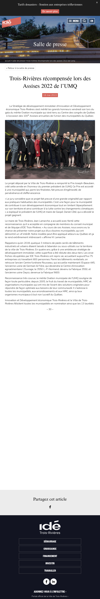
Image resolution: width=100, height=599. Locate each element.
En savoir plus (50, 11)
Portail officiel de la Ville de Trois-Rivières (49, 596)
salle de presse (18, 61)
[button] (70, 20)
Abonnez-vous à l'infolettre (50, 591)
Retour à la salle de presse (20, 68)
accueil (8, 61)
